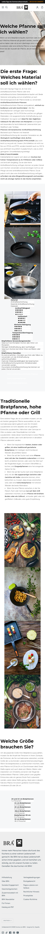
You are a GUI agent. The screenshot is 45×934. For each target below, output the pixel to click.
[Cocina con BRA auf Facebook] (10, 933)
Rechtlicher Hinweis (31, 892)
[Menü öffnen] (3, 7)
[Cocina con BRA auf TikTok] (6, 933)
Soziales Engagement (10, 885)
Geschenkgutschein (9, 889)
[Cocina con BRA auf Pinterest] (14, 933)
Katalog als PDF (8, 907)
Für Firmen (6, 903)
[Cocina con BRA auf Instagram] (3, 933)
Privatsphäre (28, 896)
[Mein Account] (37, 7)
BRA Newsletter (8, 899)
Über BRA (5, 881)
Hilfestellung (7, 877)
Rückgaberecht (29, 881)
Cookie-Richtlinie (30, 899)
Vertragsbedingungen (31, 877)
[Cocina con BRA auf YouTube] (18, 933)
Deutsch (7, 920)
